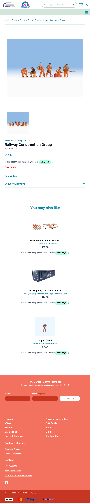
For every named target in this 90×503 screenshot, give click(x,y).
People (22, 20)
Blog (48, 431)
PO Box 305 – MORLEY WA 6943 (18, 475)
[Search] (74, 4)
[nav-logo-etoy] (16, 4)
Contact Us (52, 436)
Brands (8, 427)
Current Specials (14, 436)
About (49, 427)
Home (7, 20)
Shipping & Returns (12, 449)
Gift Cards (51, 423)
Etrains (14, 20)
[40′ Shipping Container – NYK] (45, 287)
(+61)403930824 (12, 466)
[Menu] (87, 12)
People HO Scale (34, 20)
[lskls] (86, 4)
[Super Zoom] (45, 337)
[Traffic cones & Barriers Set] (45, 237)
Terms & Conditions (13, 454)
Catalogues (11, 431)
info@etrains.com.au (13, 471)
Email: (38, 393)
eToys (8, 423)
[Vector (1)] (6, 482)
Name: (7, 393)
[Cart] (81, 4)
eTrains (9, 419)
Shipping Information (57, 419)
